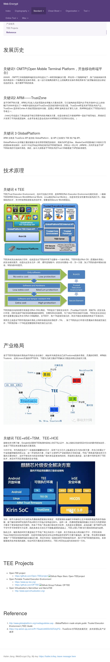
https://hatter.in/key (47, 656)
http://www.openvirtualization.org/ (30, 590)
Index (8, 10)
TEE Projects (12, 28)
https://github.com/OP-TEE (27, 584)
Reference (11, 32)
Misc (24, 18)
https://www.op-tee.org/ (25, 581)
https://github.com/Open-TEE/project (31, 575)
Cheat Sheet (54, 10)
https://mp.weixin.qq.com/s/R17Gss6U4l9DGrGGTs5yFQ (34, 628)
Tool (86, 10)
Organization (72, 10)
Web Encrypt (10, 3)
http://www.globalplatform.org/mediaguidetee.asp (31, 623)
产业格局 (10, 23)
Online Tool (11, 18)
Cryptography (21, 10)
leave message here (66, 656)
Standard (38, 10)
